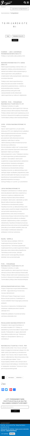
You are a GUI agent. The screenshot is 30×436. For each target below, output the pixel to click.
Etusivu (3, 7)
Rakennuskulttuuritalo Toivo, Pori (14, 345)
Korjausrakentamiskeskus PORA (13, 286)
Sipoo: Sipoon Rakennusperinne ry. (13, 124)
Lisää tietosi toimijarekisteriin (19, 9)
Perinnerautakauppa (18, 36)
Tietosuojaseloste (11, 430)
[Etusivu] (6, 3)
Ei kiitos (12, 433)
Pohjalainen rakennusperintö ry (13, 323)
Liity (15, 411)
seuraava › (11, 377)
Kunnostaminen (5, 13)
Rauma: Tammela (7, 239)
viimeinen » (19, 377)
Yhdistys (15, 40)
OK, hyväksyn (4, 433)
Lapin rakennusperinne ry (10, 188)
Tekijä (7, 36)
